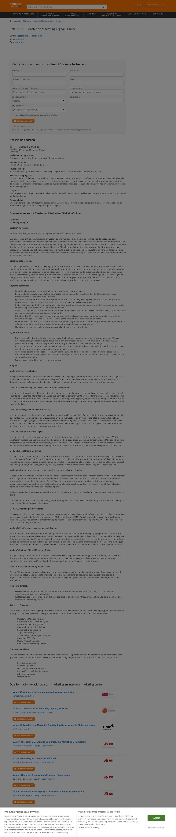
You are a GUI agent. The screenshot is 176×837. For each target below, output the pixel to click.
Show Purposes (156, 827)
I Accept (156, 817)
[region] (88, 822)
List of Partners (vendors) (88, 827)
